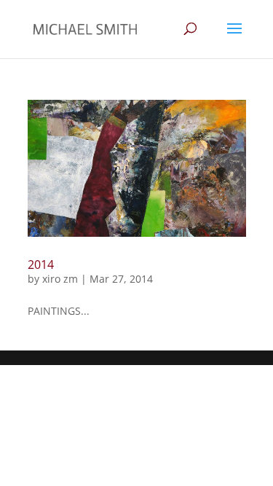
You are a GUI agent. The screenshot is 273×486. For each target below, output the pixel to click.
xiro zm (60, 279)
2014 (41, 264)
